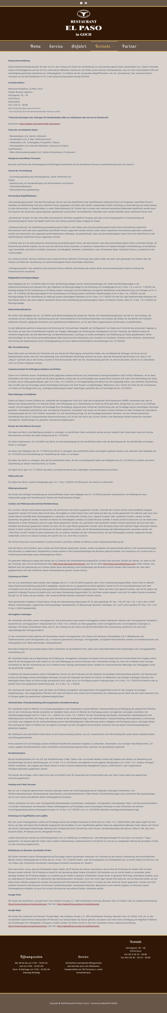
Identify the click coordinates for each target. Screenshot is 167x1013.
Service (56, 46)
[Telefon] (81, 3)
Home (35, 46)
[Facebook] (86, 3)
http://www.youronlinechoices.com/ (119, 564)
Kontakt (103, 46)
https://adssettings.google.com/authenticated (78, 904)
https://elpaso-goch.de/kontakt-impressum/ (39, 123)
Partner (129, 46)
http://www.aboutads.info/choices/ (69, 564)
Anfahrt (79, 46)
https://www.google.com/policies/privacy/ (27, 904)
